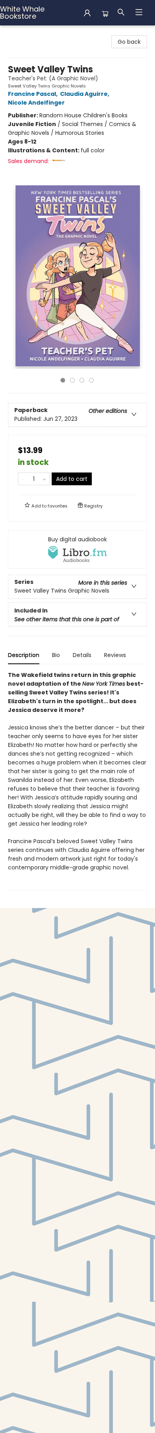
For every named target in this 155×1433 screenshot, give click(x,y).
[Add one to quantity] (44, 478)
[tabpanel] (77, 781)
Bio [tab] (56, 655)
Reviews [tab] (115, 655)
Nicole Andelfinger (36, 103)
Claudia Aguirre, (85, 94)
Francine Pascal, (33, 94)
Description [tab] (23, 655)
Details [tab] (82, 655)
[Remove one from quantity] (23, 478)
